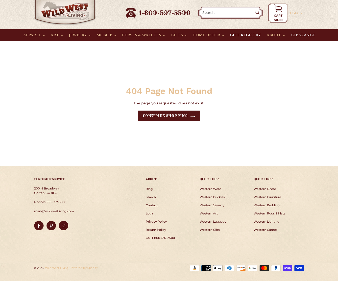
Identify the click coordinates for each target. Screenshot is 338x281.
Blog (149, 189)
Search (151, 197)
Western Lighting (266, 221)
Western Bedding (267, 205)
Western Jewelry (212, 205)
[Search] (258, 13)
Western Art (209, 213)
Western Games (265, 230)
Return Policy (156, 230)
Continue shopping (165, 116)
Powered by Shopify (84, 268)
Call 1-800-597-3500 (160, 238)
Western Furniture (267, 197)
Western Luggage (213, 221)
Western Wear (210, 189)
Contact (152, 205)
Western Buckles (212, 197)
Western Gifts (210, 230)
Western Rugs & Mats (269, 213)
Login (150, 213)
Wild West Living (57, 268)
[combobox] (227, 12)
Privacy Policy (156, 221)
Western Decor (265, 189)
